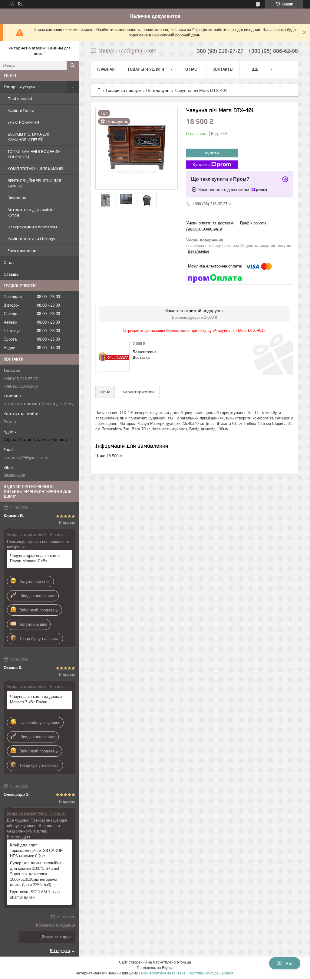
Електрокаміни (22, 250)
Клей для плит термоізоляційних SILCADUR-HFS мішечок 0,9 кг (37, 850)
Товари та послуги (123, 90)
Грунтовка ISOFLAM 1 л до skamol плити (35, 895)
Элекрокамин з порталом (32, 227)
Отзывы (11, 274)
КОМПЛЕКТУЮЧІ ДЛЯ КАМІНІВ (35, 168)
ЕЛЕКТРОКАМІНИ (23, 122)
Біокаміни (17, 197)
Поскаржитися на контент (163, 973)
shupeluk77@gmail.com (25, 457)
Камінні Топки (21, 110)
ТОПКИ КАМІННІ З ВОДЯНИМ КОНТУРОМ (34, 154)
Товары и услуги (19, 86)
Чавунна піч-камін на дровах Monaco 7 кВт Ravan (36, 699)
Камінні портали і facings (31, 238)
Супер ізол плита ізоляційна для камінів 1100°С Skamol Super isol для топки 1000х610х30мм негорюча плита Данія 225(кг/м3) (35, 874)
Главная (106, 69)
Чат (289, 963)
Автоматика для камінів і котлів (31, 212)
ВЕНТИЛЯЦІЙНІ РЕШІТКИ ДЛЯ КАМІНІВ (34, 183)
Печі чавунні (20, 98)
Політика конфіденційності (211, 973)
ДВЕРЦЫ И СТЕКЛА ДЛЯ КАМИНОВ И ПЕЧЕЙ (29, 136)
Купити (212, 153)
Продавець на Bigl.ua (155, 968)
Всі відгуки (60, 950)
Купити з (201, 164)
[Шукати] (73, 65)
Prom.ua (184, 962)
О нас (9, 262)
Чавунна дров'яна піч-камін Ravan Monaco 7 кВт (35, 558)
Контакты (223, 69)
